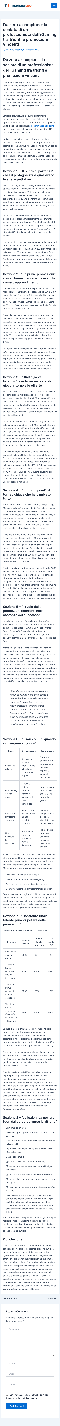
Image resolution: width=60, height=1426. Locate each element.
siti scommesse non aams (41, 126)
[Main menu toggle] (54, 5)
